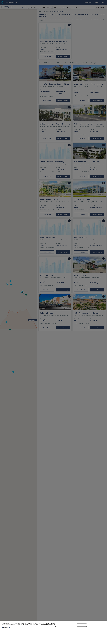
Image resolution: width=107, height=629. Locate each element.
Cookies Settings (82, 625)
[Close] (104, 625)
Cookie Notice (6, 627)
